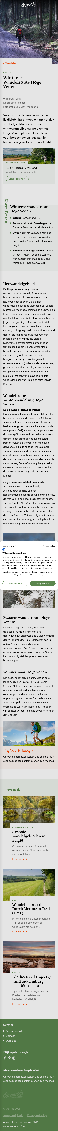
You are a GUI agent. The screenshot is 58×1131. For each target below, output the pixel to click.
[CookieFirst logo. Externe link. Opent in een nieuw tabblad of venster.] (3, 549)
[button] (9, 546)
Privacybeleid (49, 545)
